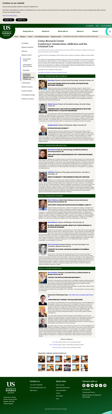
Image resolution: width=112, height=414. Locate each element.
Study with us (28, 31)
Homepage (24, 43)
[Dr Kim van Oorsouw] (75, 367)
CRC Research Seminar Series (27, 65)
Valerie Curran (52, 104)
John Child (72, 295)
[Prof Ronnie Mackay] (67, 359)
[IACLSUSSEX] (67, 367)
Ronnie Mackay (52, 272)
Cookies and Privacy (88, 392)
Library (58, 393)
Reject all (8, 20)
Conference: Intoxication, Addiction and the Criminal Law (28, 76)
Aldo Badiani (52, 149)
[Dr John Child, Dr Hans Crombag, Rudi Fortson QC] (84, 367)
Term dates (59, 396)
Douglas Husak (52, 125)
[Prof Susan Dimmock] (58, 359)
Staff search (33, 390)
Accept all (21, 20)
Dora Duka (51, 80)
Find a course (60, 385)
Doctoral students (26, 91)
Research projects (26, 87)
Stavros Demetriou (57, 347)
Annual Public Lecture (27, 59)
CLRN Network (26, 83)
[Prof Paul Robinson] (75, 359)
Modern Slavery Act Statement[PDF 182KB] (91, 396)
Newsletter (26, 70)
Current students (106, 26)
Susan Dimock (52, 222)
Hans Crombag (80, 295)
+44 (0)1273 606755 (36, 385)
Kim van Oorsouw (53, 244)
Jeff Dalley (51, 172)
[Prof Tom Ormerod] (41, 359)
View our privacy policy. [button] (10, 15)
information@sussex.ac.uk (38, 387)
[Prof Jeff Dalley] (84, 359)
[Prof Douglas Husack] (41, 367)
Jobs (57, 398)
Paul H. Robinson (53, 200)
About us (80, 31)
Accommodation (61, 390)
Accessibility (89, 26)
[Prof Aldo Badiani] (58, 367)
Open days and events (63, 387)
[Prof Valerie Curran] (50, 359)
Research (45, 31)
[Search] (108, 31)
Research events (26, 55)
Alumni (95, 31)
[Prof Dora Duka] (50, 367)
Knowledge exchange (28, 95)
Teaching (24, 51)
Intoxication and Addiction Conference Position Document (52, 72)
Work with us (63, 31)
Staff (97, 26)
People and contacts (27, 99)
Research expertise (27, 47)
